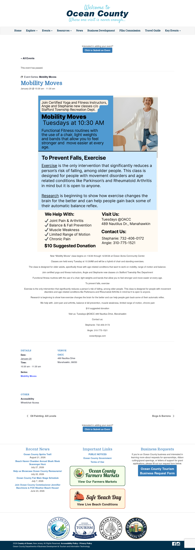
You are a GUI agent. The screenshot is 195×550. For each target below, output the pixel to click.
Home (17, 30)
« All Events (27, 58)
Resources (63, 30)
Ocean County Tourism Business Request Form (157, 470)
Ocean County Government (97, 458)
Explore (31, 30)
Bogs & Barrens (161, 416)
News (79, 30)
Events (46, 30)
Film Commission (129, 30)
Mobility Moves (29, 375)
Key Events (172, 30)
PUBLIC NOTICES (97, 454)
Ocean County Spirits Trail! (38, 454)
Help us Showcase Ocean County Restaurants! (37, 471)
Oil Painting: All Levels (43, 416)
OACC (61, 354)
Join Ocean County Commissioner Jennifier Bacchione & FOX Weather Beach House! (37, 486)
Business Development (101, 30)
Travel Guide (153, 30)
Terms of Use (97, 461)
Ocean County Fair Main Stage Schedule (38, 477)
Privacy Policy (86, 543)
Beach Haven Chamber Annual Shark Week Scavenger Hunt (37, 463)
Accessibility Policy (69, 543)
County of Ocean (25, 543)
